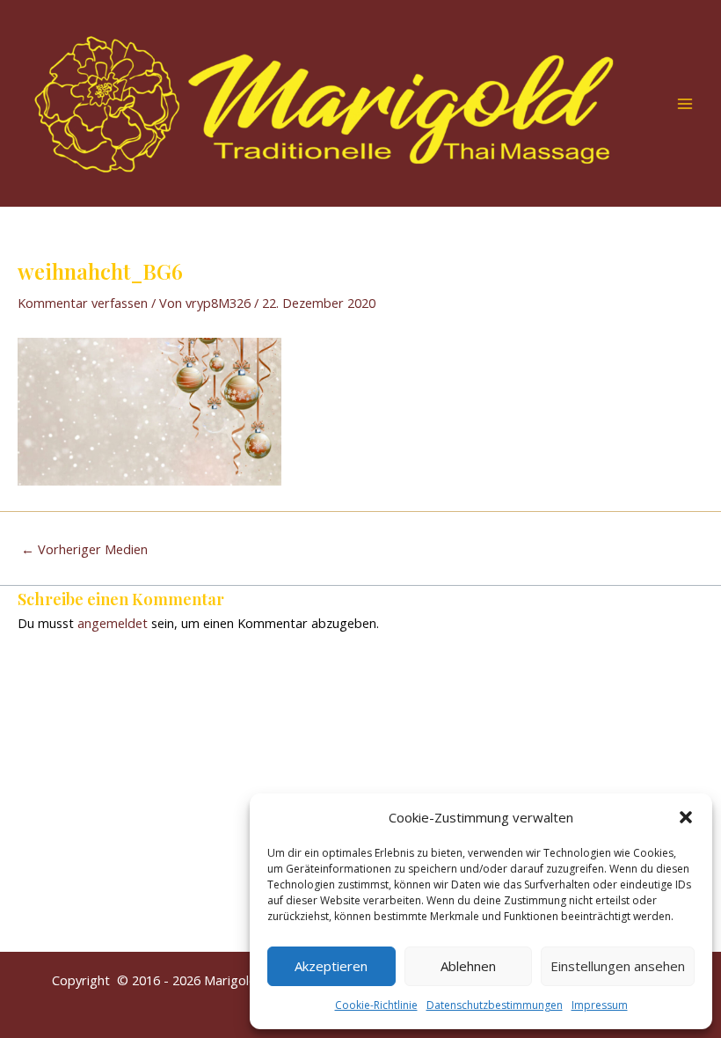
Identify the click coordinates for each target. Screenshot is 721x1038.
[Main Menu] (684, 103)
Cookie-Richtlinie (376, 1005)
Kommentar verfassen (83, 302)
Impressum (600, 1005)
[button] (686, 817)
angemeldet (112, 623)
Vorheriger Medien (84, 549)
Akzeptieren (331, 966)
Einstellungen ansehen (617, 966)
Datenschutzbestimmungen (494, 1005)
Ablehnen (468, 966)
